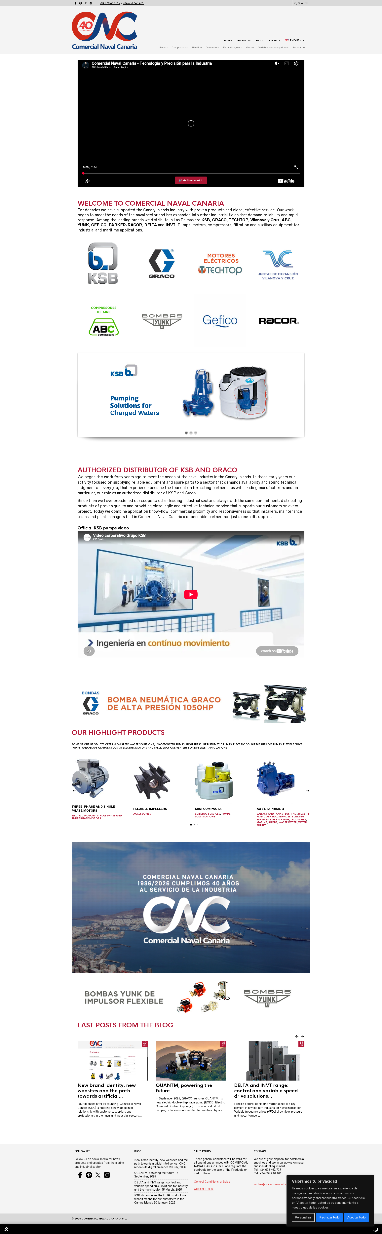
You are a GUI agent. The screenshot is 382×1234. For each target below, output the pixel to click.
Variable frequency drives (273, 47)
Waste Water (288, 822)
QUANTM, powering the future (154, 1172)
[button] (74, 791)
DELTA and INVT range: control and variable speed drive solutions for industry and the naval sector (161, 1186)
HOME (228, 40)
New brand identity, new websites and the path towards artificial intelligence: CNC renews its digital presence (161, 1163)
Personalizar (303, 1217)
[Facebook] (75, 3)
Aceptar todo (356, 1217)
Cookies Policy (203, 1188)
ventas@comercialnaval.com (272, 1184)
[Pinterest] (80, 3)
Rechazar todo (329, 1217)
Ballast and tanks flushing (277, 813)
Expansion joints (232, 47)
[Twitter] (85, 3)
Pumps (164, 47)
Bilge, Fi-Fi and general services (283, 815)
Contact (273, 40)
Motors (250, 47)
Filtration (197, 47)
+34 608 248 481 (133, 3)
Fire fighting (279, 819)
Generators (212, 47)
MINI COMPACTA (208, 808)
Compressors (180, 47)
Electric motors (84, 815)
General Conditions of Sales (212, 1181)
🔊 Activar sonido (191, 180)
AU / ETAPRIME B (270, 808)
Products (244, 40)
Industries (298, 819)
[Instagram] (91, 3)
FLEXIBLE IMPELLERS (150, 808)
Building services (207, 813)
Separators (298, 47)
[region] (330, 1200)
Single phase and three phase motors (97, 817)
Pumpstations (205, 816)
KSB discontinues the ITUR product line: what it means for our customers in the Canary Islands (160, 1199)
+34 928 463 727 (110, 3)
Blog (259, 40)
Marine (262, 822)
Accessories (142, 813)
